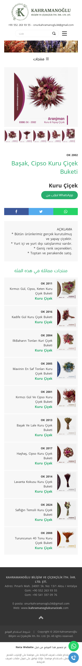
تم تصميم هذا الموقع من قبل (41, 647)
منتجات (38, 58)
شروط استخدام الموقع (17, 631)
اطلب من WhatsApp (59, 195)
